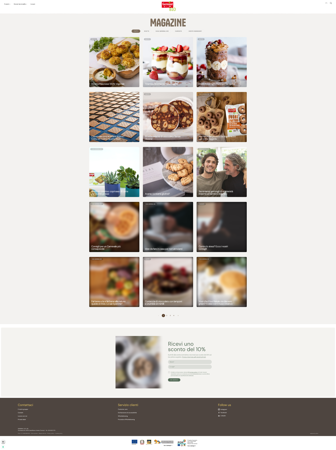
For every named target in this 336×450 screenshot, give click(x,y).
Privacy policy (50, 433)
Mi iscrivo (174, 380)
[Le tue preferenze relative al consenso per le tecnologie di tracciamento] (3, 447)
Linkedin (223, 416)
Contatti (32, 4)
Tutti (136, 31)
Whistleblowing (123, 416)
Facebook (223, 412)
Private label (22, 419)
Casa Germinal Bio (162, 31)
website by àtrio (314, 433)
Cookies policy (58, 433)
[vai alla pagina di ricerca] (331, 3)
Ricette (146, 31)
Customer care (122, 409)
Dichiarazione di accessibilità (127, 413)
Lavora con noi (22, 416)
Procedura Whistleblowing (126, 419)
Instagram (223, 409)
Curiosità (178, 31)
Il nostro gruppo (23, 409)
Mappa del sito (42, 433)
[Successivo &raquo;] (178, 315)
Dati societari (34, 433)
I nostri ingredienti (195, 31)
